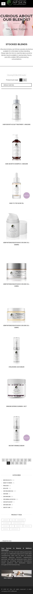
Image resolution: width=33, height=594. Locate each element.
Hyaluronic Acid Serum (16, 367)
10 (29, 460)
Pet (12, 526)
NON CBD (5, 526)
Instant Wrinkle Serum (16, 445)
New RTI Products (18, 523)
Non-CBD (5, 488)
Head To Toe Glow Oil (16, 203)
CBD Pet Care (6, 507)
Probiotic (27, 526)
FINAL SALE (6, 485)
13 (16, 463)
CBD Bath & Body (7, 502)
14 (21, 463)
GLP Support (6, 523)
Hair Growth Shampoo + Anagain (16, 164)
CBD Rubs (5, 493)
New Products (7, 480)
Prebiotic (18, 526)
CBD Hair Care (7, 504)
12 (12, 463)
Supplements (14, 529)
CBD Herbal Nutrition (9, 499)
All (25, 80)
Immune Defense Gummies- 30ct (16, 406)
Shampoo (5, 529)
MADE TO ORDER (7, 482)
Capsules (5, 520)
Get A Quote (8, 578)
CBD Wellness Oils (8, 491)
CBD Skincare (6, 496)
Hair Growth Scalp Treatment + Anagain (16, 124)
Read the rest (7, 541)
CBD (12, 520)
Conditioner (20, 520)
